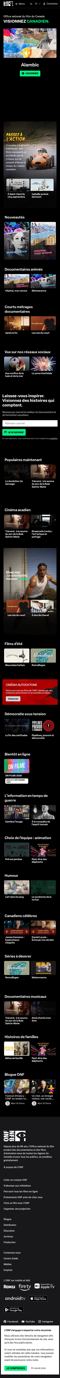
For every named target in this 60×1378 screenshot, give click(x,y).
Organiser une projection (17, 1208)
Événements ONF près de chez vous (23, 1197)
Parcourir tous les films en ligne (21, 1191)
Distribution (10, 1225)
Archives (8, 1236)
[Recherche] (31, 4)
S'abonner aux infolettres (17, 1185)
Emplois (8, 1270)
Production (9, 1242)
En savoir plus (38, 1368)
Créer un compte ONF (15, 1180)
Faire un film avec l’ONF (17, 1203)
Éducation (9, 1230)
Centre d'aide (11, 1258)
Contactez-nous (12, 1252)
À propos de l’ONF (13, 1167)
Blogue (7, 1219)
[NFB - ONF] (8, 3)
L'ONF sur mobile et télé (17, 1280)
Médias (8, 1264)
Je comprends (15, 1368)
